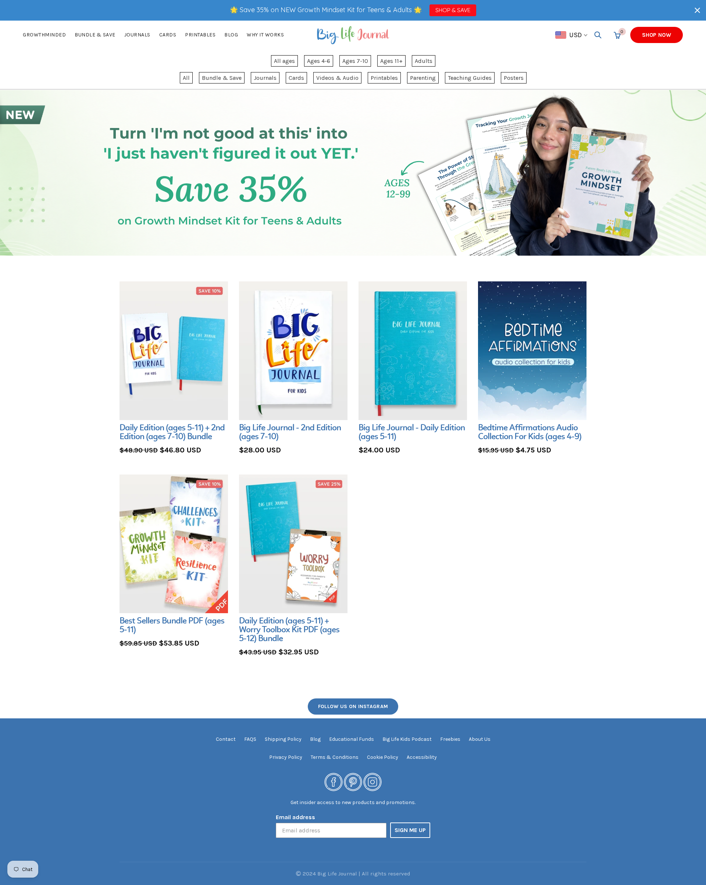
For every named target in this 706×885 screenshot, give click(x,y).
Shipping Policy (283, 739)
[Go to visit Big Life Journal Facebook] (333, 781)
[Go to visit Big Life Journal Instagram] (372, 781)
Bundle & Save (222, 77)
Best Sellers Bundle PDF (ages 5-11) (172, 626)
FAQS (250, 739)
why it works (265, 35)
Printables (200, 35)
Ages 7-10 (355, 60)
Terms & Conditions (335, 757)
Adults (423, 60)
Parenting (423, 77)
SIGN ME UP (410, 830)
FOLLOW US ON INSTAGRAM (353, 706)
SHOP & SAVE (452, 10)
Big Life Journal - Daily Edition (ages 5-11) (412, 432)
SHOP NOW (656, 35)
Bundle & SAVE (95, 35)
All (186, 77)
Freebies (450, 739)
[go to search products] (598, 34)
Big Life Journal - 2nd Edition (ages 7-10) (290, 432)
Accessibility (422, 757)
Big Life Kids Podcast (407, 739)
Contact (226, 739)
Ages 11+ (391, 60)
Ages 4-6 (318, 60)
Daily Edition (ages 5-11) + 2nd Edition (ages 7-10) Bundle (172, 432)
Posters (514, 77)
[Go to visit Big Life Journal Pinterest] (353, 781)
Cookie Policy (382, 757)
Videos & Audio (337, 77)
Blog (231, 35)
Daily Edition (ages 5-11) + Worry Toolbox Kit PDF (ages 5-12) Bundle (289, 630)
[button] (697, 10)
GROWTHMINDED (44, 35)
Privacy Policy (285, 757)
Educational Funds (351, 739)
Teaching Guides (470, 77)
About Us (480, 739)
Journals (137, 35)
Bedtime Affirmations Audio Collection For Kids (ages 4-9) (529, 432)
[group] (173, 368)
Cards (167, 35)
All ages (284, 60)
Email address (295, 817)
